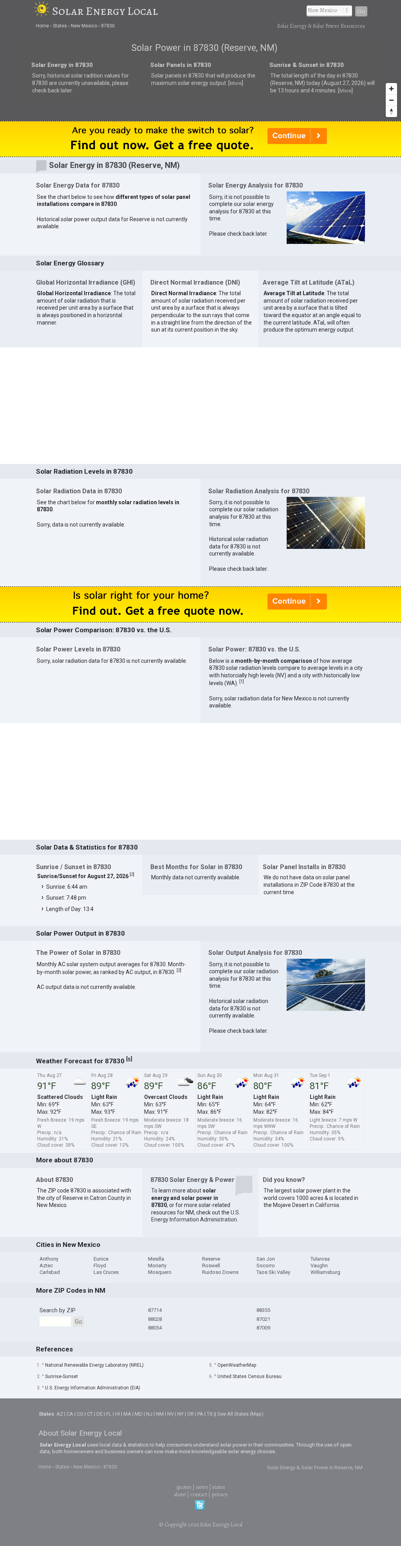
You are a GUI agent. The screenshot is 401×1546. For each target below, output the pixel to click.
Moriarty (157, 1265)
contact (198, 1494)
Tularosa (320, 1259)
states (218, 1487)
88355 (263, 1310)
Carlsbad (50, 1272)
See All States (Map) (240, 1414)
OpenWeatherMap (236, 1365)
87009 (263, 1328)
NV (170, 1414)
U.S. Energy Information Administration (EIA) (92, 1388)
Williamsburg (325, 1272)
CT (90, 1414)
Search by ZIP (58, 1310)
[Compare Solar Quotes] (200, 155)
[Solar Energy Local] (43, 11)
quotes (183, 1487)
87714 (155, 1310)
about (180, 1494)
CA (70, 1414)
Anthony (49, 1259)
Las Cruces (106, 1272)
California (327, 1205)
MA (127, 1414)
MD (139, 1414)
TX (210, 1414)
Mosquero (160, 1272)
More (236, 83)
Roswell (211, 1265)
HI (117, 1414)
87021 (263, 1319)
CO (80, 1414)
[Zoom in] (391, 88)
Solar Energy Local (105, 11)
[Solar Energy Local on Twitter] (199, 1508)
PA (200, 1414)
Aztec (46, 1265)
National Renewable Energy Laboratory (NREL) (94, 1365)
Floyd (100, 1265)
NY (180, 1414)
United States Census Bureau (249, 1376)
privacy (219, 1494)
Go (361, 11)
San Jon (265, 1259)
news (202, 1487)
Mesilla (156, 1259)
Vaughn (319, 1265)
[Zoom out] (391, 100)
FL (109, 1414)
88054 (155, 1328)
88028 (155, 1319)
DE (99, 1414)
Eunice (101, 1259)
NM (160, 1414)
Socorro (265, 1265)
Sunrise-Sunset (61, 1376)
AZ (59, 1414)
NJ (149, 1414)
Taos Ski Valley (273, 1272)
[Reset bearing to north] (391, 111)
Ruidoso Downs (220, 1272)
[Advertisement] (200, 405)
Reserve (211, 1259)
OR (190, 1414)
